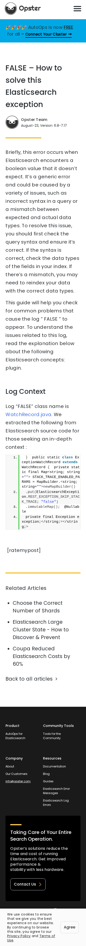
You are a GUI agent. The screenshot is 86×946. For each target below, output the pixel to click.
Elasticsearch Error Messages (56, 791)
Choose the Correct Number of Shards (38, 606)
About (9, 766)
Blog (46, 774)
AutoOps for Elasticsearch (15, 736)
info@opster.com (18, 781)
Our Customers (16, 774)
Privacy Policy (19, 936)
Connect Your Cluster (46, 34)
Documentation (54, 766)
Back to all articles (29, 678)
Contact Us (25, 884)
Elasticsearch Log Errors (56, 802)
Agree (69, 927)
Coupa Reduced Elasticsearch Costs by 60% (41, 656)
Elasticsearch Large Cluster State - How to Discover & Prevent (41, 629)
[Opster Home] (23, 8)
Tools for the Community (52, 736)
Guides (48, 781)
